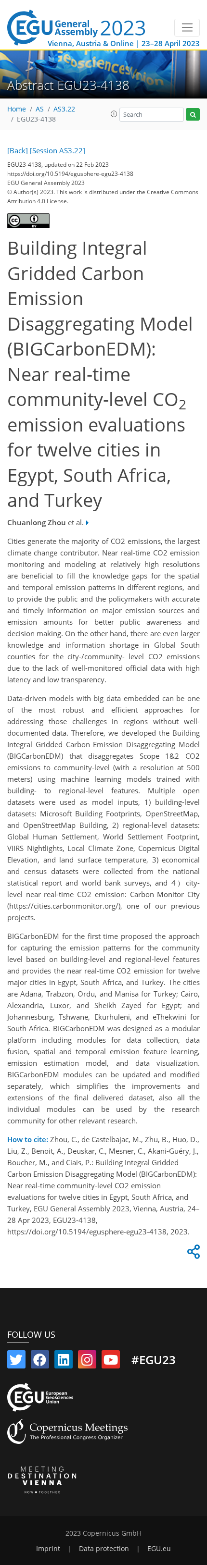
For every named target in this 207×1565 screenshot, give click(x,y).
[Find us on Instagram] (87, 1362)
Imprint (48, 1548)
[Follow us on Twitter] (16, 1362)
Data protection (104, 1548)
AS (40, 109)
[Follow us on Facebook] (40, 1362)
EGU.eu (159, 1548)
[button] (114, 114)
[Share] (192, 1254)
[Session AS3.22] (57, 150)
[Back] (17, 150)
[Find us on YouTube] (111, 1362)
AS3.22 (64, 109)
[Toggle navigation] (187, 28)
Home (16, 109)
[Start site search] (193, 114)
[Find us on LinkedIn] (63, 1362)
